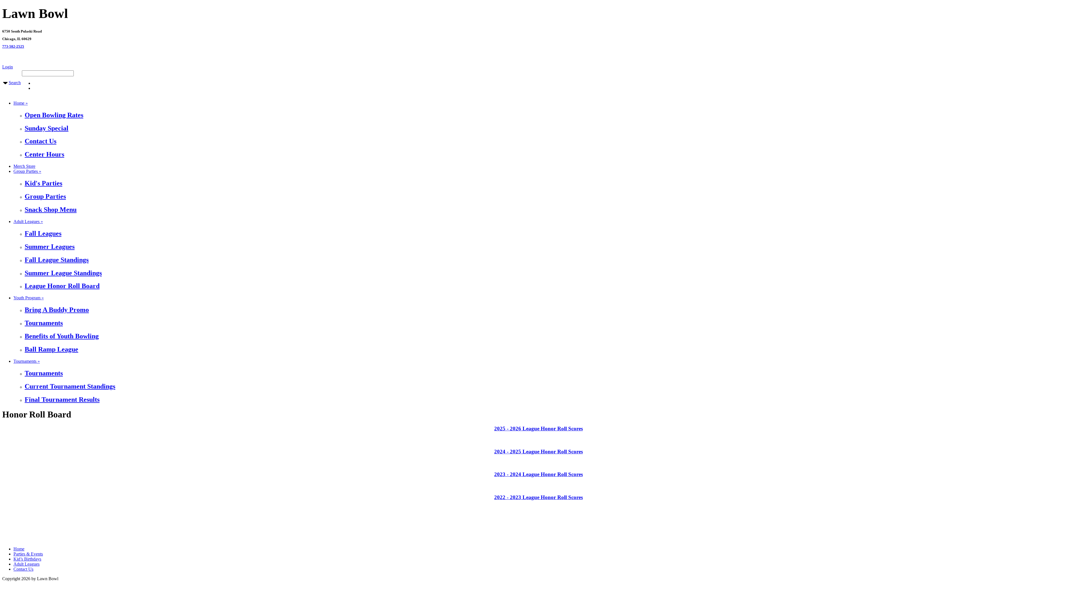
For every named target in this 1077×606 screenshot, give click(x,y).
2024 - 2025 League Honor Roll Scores (538, 451)
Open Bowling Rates (54, 115)
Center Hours (44, 154)
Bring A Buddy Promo (57, 309)
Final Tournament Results (62, 399)
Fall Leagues (43, 233)
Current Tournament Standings (70, 386)
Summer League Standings (63, 273)
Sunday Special (46, 128)
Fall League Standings (57, 259)
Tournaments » (26, 361)
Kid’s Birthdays (27, 559)
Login (7, 67)
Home (18, 549)
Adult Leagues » (28, 221)
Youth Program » (28, 297)
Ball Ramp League (51, 349)
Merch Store (24, 166)
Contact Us (40, 141)
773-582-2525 (13, 46)
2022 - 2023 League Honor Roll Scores (538, 497)
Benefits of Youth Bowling (62, 336)
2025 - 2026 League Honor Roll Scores (538, 428)
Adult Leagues (26, 564)
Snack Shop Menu (51, 209)
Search (15, 82)
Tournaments (44, 323)
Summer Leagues (50, 246)
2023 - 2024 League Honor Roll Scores (538, 474)
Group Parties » (27, 171)
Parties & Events (28, 554)
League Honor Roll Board (62, 286)
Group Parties (45, 196)
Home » (20, 103)
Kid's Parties (43, 183)
